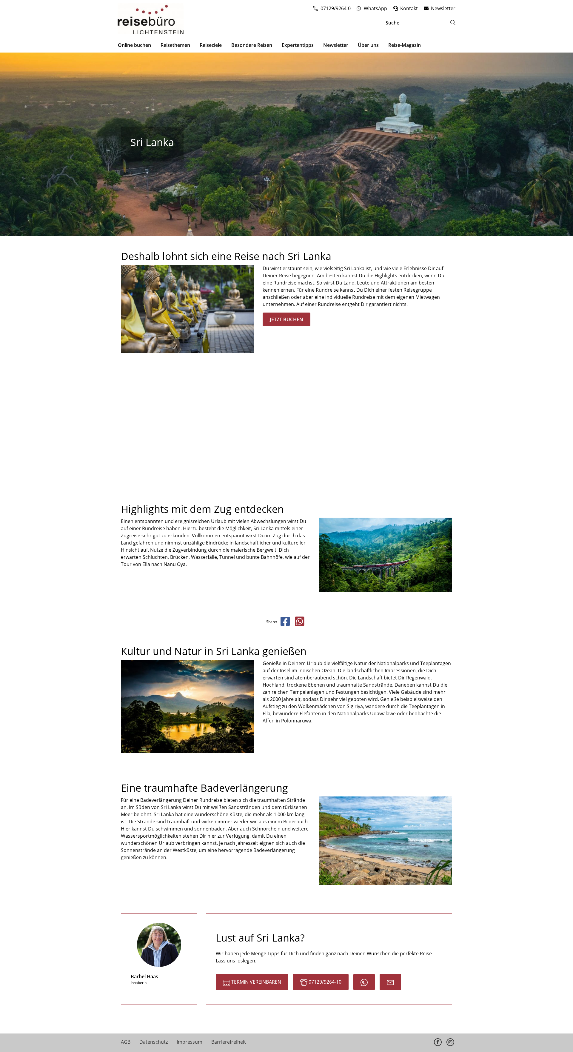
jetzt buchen (286, 319)
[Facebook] (438, 1042)
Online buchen (134, 45)
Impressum (189, 1042)
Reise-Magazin (404, 45)
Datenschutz (153, 1042)
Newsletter (335, 45)
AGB (125, 1042)
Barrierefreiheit (228, 1042)
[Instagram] (450, 1042)
